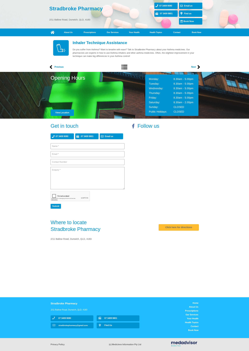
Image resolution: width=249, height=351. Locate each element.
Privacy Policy (58, 344)
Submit (55, 206)
